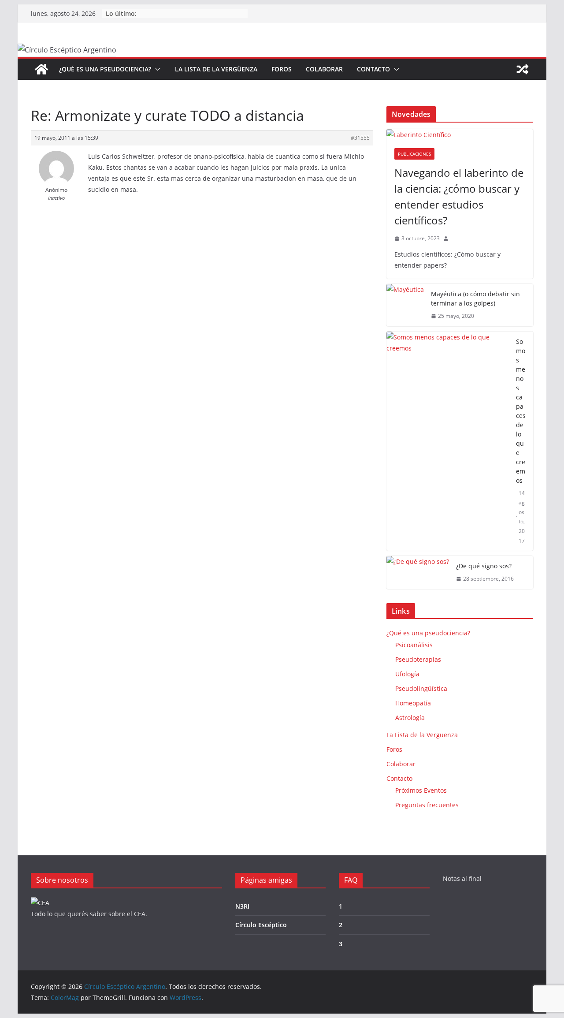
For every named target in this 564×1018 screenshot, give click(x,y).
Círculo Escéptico (261, 925)
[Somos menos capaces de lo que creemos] (447, 441)
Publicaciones (414, 154)
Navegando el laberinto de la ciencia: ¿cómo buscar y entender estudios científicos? (458, 196)
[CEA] (40, 903)
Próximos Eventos (421, 790)
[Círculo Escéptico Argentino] (41, 69)
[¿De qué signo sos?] (417, 572)
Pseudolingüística (421, 688)
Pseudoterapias (418, 659)
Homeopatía (413, 703)
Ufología (407, 674)
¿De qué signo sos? (484, 566)
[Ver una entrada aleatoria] (522, 69)
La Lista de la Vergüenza (216, 69)
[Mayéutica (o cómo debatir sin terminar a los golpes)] (405, 305)
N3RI (242, 906)
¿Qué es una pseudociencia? (105, 69)
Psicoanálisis (414, 645)
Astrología (410, 717)
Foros (281, 69)
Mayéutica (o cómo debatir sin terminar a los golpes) (475, 298)
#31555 (360, 138)
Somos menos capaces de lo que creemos (521, 411)
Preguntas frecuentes (427, 805)
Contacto (373, 69)
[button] (156, 69)
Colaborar (324, 69)
